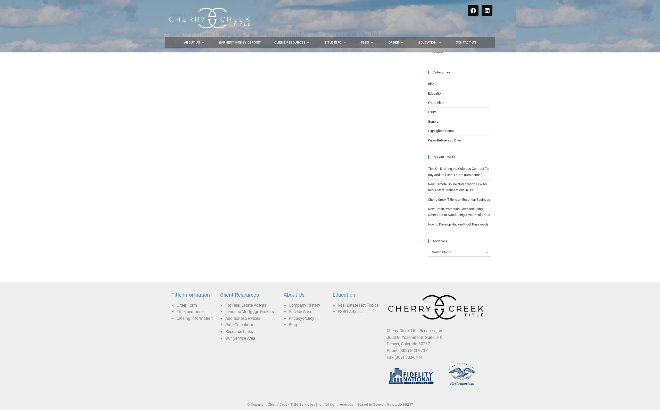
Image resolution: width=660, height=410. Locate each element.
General (433, 121)
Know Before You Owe (444, 140)
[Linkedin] (487, 10)
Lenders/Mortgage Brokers (249, 311)
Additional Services (242, 318)
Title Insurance (190, 311)
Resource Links (239, 331)
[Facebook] (473, 10)
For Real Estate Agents (245, 305)
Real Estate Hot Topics (358, 305)
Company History (304, 305)
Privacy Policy (301, 318)
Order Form (187, 305)
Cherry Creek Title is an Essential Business (459, 200)
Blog (431, 84)
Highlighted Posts (441, 131)
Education (435, 93)
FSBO (432, 112)
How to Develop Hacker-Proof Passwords (458, 224)
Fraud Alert (436, 103)
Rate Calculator (239, 324)
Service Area (300, 311)
